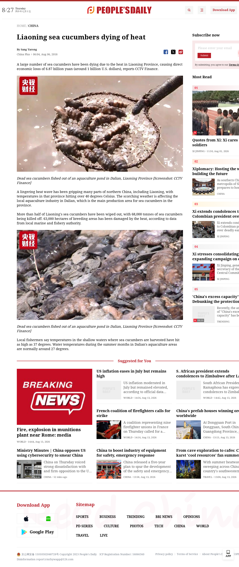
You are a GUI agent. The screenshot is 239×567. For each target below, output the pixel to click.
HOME (21, 26)
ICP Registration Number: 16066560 (122, 554)
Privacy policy (164, 554)
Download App (224, 10)
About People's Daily (215, 554)
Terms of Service (187, 554)
